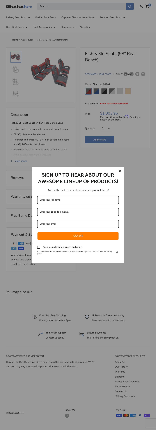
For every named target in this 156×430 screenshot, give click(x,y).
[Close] (120, 170)
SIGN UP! (78, 236)
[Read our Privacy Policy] (117, 252)
